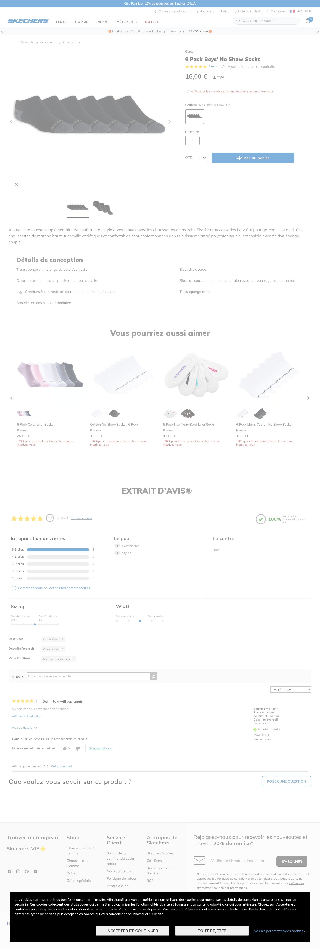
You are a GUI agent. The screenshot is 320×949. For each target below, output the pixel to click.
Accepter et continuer (132, 930)
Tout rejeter (212, 930)
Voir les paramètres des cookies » (280, 931)
